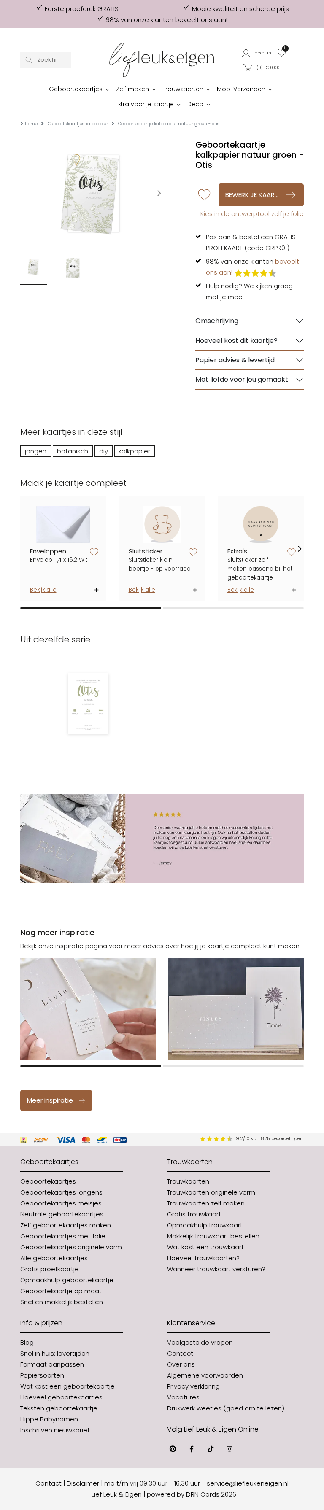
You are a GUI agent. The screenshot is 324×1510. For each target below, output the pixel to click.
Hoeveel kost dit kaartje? (236, 340)
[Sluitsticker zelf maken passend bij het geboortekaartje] (260, 524)
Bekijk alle (43, 590)
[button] (257, 52)
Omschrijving (216, 321)
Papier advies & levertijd (235, 360)
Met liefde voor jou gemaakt (241, 379)
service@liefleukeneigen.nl (248, 1483)
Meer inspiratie (50, 1100)
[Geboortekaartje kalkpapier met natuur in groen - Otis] (87, 704)
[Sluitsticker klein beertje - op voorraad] (162, 524)
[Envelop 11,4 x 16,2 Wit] (63, 524)
